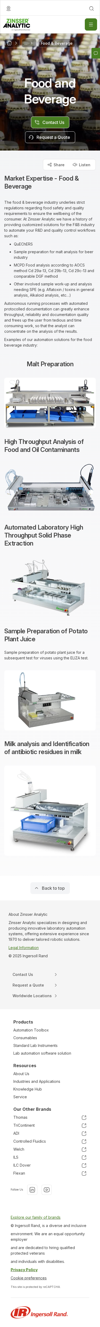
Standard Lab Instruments (35, 1045)
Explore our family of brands (36, 1217)
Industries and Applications (36, 1081)
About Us (21, 1073)
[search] (91, 8)
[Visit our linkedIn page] (32, 1190)
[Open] (91, 24)
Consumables (25, 1037)
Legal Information (24, 947)
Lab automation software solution (42, 1053)
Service (20, 1097)
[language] (8, 8)
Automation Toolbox (31, 1030)
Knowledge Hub (27, 1089)
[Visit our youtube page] (47, 1190)
